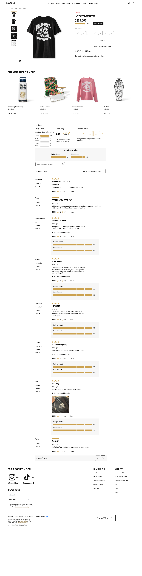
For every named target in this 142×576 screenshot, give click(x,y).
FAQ (116, 484)
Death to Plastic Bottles (121, 477)
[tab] (14, 14)
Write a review (98, 23)
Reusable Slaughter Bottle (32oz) (15, 106)
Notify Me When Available (103, 46)
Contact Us (96, 488)
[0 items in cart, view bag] (134, 3)
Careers (117, 488)
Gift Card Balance (97, 477)
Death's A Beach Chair (45, 106)
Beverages (51, 3)
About (84, 3)
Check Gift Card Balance (99, 480)
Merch (58, 3)
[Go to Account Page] (129, 3)
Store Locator (66, 3)
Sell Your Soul (76, 3)
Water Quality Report (98, 484)
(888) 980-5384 (23, 521)
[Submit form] (34, 495)
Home (12, 8)
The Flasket (106, 106)
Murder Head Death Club (121, 480)
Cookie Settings (29, 516)
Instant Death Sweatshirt (77, 106)
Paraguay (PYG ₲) (102, 518)
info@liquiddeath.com (23, 522)
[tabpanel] (103, 55)
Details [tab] (88, 51)
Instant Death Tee (22, 8)
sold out (103, 40)
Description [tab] (79, 51)
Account (21, 516)
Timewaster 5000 (92, 3)
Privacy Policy (26, 507)
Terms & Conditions (19, 507)
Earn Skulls (96, 473)
